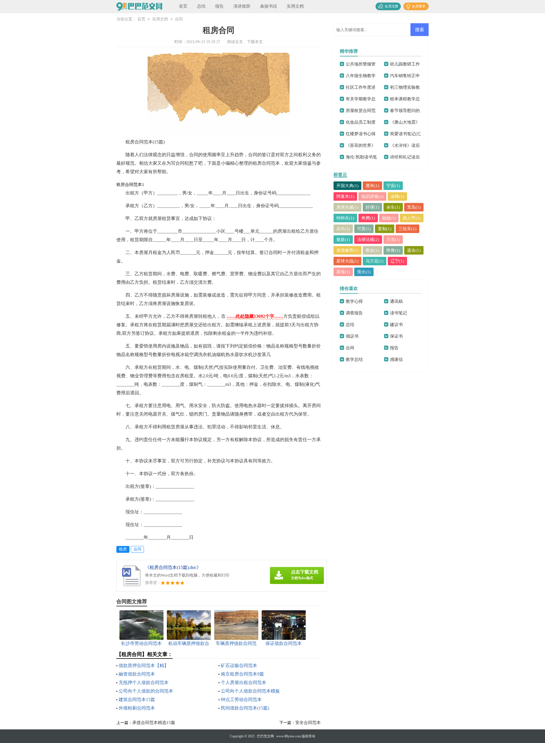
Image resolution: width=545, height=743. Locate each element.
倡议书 (352, 336)
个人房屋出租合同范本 (243, 682)
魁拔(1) (343, 239)
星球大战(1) (347, 261)
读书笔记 (398, 313)
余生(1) (393, 207)
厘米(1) (372, 185)
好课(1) (372, 207)
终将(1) (393, 250)
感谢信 (396, 359)
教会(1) (372, 250)
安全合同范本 (308, 722)
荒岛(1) (414, 207)
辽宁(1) (397, 261)
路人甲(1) (412, 218)
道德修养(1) (347, 250)
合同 (179, 19)
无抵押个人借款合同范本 (144, 682)
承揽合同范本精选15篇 (153, 722)
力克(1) (393, 239)
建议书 (396, 324)
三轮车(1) (407, 229)
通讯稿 (396, 301)
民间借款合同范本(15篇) (245, 708)
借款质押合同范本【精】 (144, 665)
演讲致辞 (241, 6)
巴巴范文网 (265, 736)
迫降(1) (397, 196)
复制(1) (384, 229)
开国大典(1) (347, 185)
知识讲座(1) (372, 196)
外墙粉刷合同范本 (137, 708)
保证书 (396, 336)
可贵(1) (364, 229)
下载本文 (255, 42)
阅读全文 (235, 42)
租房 (123, 549)
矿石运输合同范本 (239, 665)
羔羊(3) (343, 229)
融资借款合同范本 (137, 674)
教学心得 (354, 301)
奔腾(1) (368, 218)
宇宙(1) (393, 185)
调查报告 (354, 313)
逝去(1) (414, 250)
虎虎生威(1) (347, 207)
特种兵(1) (345, 218)
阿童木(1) (345, 196)
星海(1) (343, 272)
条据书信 (268, 6)
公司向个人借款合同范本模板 (250, 691)
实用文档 (295, 6)
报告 (219, 6)
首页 (183, 6)
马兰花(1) (374, 261)
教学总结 (354, 359)
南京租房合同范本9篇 (242, 674)
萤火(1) (364, 272)
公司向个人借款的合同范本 (146, 691)
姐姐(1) (389, 218)
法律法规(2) (368, 239)
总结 (201, 6)
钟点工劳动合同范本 (241, 699)
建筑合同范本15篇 (137, 699)
